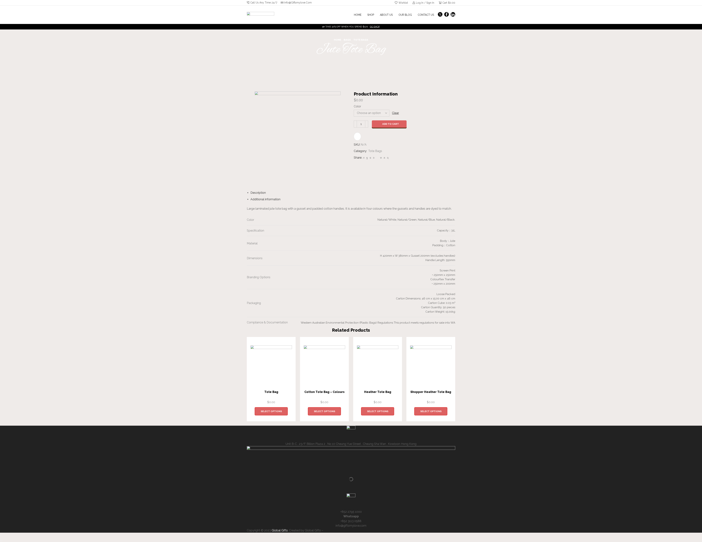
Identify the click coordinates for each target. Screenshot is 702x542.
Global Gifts (280, 530)
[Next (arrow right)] (1, 540)
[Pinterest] (373, 157)
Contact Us (426, 14)
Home (357, 14)
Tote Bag (271, 392)
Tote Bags (360, 39)
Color (357, 106)
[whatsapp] (384, 157)
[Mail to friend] (377, 157)
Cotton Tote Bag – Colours (324, 392)
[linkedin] (381, 157)
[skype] (387, 157)
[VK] (370, 157)
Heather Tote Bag (377, 392)
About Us (386, 14)
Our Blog (405, 14)
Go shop (375, 26)
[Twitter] (440, 14)
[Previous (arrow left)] (0, 540)
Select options (271, 411)
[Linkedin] (453, 14)
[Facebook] (446, 14)
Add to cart (390, 124)
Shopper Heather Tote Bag (430, 392)
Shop (370, 14)
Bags (347, 39)
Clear (395, 113)
